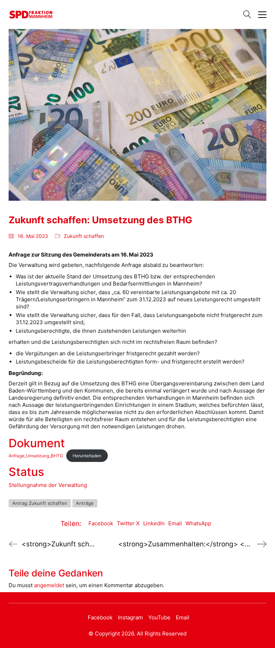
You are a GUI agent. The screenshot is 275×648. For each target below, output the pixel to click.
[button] (262, 15)
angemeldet (49, 585)
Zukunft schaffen (84, 236)
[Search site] (247, 15)
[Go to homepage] (31, 14)
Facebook (100, 523)
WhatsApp (198, 523)
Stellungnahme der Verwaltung (48, 485)
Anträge (85, 503)
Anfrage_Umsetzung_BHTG (36, 455)
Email (175, 523)
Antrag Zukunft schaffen (39, 503)
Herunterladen (87, 455)
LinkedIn (154, 523)
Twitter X (128, 523)
